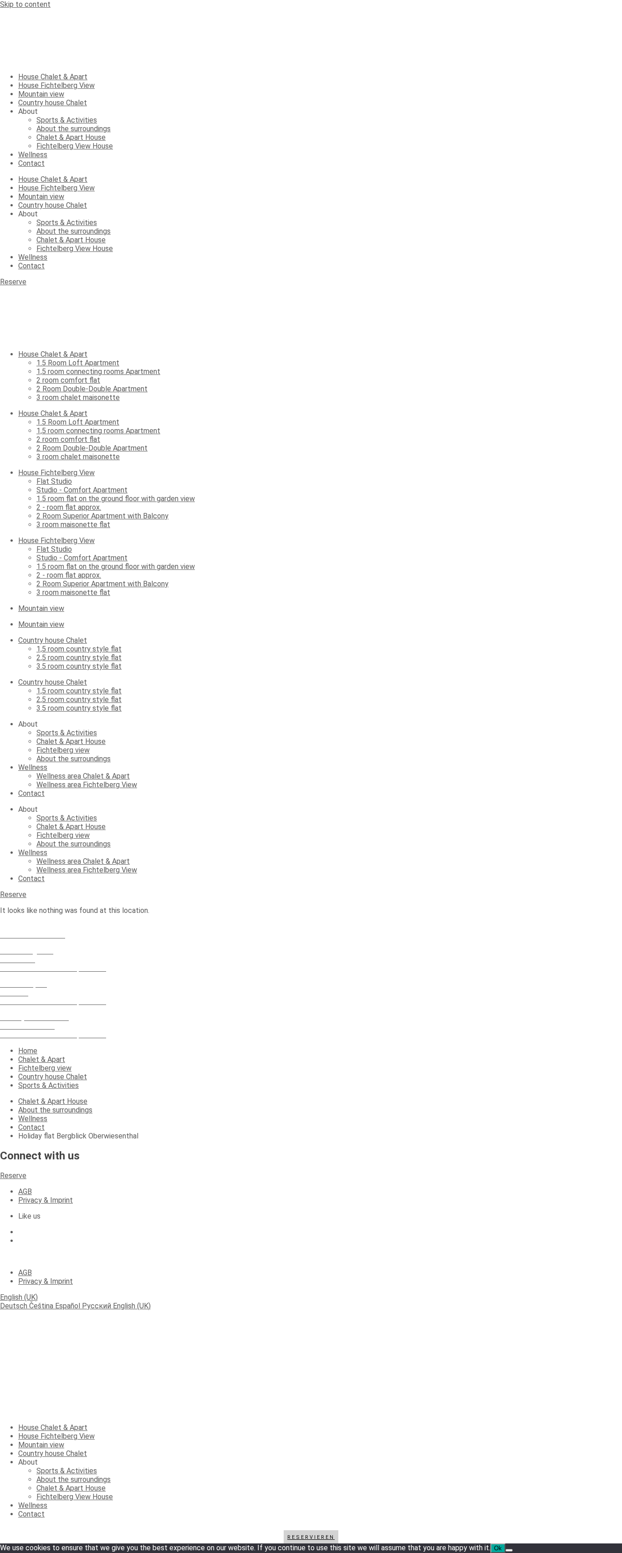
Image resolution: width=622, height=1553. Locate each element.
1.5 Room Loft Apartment (77, 363)
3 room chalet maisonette (78, 397)
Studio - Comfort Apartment (81, 490)
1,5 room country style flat (79, 649)
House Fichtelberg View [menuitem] (56, 1436)
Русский (97, 1306)
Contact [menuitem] (31, 1514)
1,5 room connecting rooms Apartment (98, 371)
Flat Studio (54, 481)
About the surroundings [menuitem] (73, 1479)
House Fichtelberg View (56, 85)
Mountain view (41, 94)
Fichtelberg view (63, 750)
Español (68, 1306)
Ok (498, 1548)
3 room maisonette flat (73, 524)
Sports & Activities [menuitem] (66, 1470)
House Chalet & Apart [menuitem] (52, 1427)
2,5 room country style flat (79, 657)
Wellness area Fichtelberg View (86, 784)
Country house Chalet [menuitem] (52, 1453)
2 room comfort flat (68, 380)
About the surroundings (73, 128)
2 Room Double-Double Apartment (92, 388)
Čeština (42, 1306)
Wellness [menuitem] (32, 1505)
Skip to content (25, 4)
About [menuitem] (28, 1462)
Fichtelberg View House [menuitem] (74, 1496)
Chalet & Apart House (71, 137)
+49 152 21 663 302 (32, 926)
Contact (31, 163)
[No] (509, 1550)
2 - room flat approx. (68, 507)
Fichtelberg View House (74, 146)
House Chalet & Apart (52, 76)
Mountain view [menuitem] (41, 1444)
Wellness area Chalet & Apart (83, 776)
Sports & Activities (66, 120)
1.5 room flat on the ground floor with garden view (115, 498)
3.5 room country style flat (79, 666)
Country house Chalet (52, 102)
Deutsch (14, 1306)
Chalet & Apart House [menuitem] (71, 1488)
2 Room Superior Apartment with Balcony (102, 516)
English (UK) (19, 1297)
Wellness (32, 154)
